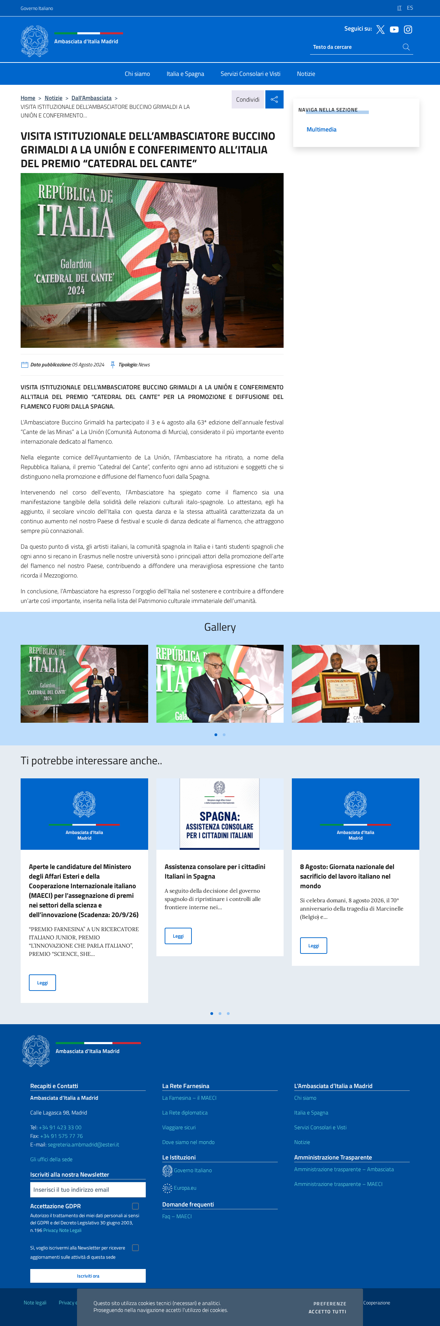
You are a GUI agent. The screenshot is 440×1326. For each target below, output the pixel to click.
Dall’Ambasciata (92, 97)
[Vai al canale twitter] (379, 29)
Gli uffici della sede (51, 1159)
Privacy (50, 1230)
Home (28, 97)
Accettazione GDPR (55, 1206)
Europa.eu (184, 1188)
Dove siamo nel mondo (188, 1142)
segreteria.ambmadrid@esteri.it (83, 1144)
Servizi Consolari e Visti (320, 1127)
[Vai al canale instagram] (406, 29)
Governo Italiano (37, 8)
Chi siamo (305, 1098)
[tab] (215, 734)
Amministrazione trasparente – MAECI (338, 1184)
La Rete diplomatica (185, 1112)
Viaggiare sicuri (179, 1127)
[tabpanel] (84, 686)
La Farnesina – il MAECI (189, 1098)
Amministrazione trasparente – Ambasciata (344, 1169)
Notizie (54, 97)
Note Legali (70, 1230)
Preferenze (330, 1303)
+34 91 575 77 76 (61, 1136)
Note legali (35, 1302)
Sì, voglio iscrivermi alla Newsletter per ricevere (77, 1247)
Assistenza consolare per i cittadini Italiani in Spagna (215, 871)
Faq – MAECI (177, 1216)
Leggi (46, 982)
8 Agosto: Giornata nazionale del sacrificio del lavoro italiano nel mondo (347, 876)
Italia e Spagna (311, 1112)
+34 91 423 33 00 (60, 1127)
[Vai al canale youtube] (392, 29)
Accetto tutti (327, 1311)
